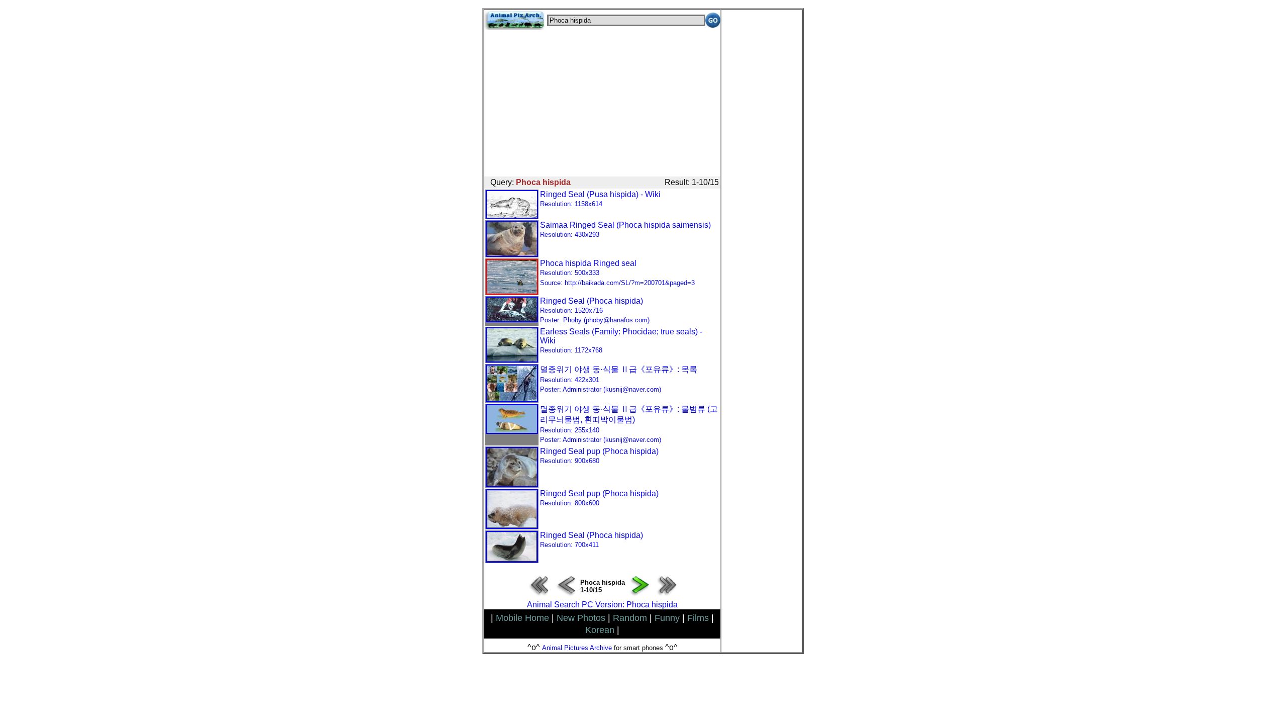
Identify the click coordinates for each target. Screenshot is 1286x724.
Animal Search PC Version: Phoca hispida (602, 604)
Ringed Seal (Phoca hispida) (595, 310)
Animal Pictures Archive (577, 648)
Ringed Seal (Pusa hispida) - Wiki (600, 199)
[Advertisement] (602, 100)
